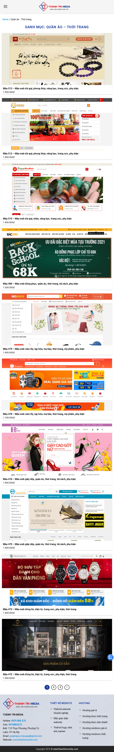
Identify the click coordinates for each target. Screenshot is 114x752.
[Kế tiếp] (66, 687)
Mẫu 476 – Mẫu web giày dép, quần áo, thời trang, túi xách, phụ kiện (39, 479)
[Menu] (5, 6)
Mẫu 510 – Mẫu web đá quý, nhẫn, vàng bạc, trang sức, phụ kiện (37, 218)
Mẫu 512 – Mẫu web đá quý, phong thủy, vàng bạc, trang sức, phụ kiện (40, 153)
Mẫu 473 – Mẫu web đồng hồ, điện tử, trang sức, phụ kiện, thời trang (39, 609)
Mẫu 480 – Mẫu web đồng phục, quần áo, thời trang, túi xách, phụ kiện (40, 283)
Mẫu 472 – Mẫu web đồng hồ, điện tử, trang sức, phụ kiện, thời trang (39, 674)
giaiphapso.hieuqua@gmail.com (26, 736)
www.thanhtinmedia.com (25, 739)
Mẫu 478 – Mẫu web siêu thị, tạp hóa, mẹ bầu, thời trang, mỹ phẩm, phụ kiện (43, 414)
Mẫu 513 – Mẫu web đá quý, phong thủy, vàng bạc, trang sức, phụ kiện (40, 88)
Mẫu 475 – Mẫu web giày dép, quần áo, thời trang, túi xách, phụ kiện (39, 544)
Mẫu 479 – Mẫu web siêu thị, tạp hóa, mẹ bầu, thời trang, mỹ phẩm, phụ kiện (43, 349)
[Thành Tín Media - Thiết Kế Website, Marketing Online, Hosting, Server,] (55, 6)
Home (5, 19)
